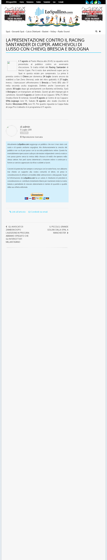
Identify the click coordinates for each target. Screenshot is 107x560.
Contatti (60, 2)
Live (54, 2)
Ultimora (24, 133)
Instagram (99, 2)
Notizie (38, 2)
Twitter (91, 2)
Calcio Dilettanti (33, 31)
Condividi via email (39, 212)
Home (22, 2)
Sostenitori (46, 2)
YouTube (95, 2)
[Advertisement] (88, 74)
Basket (45, 31)
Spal (8, 31)
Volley (53, 31)
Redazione (29, 2)
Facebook (87, 2)
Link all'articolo (19, 212)
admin (26, 126)
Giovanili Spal (18, 31)
